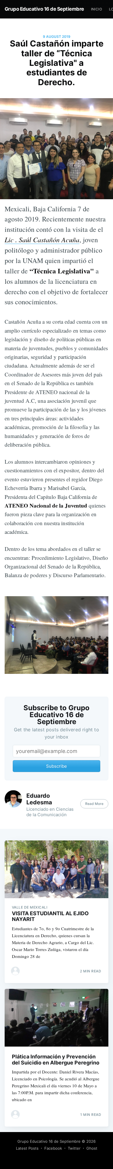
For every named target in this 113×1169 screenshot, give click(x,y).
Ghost (91, 1148)
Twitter (74, 1148)
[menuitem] (96, 9)
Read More (94, 803)
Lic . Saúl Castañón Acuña (42, 239)
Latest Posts (27, 1148)
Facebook (53, 1148)
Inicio (96, 9)
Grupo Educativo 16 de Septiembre (44, 9)
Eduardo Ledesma (39, 799)
